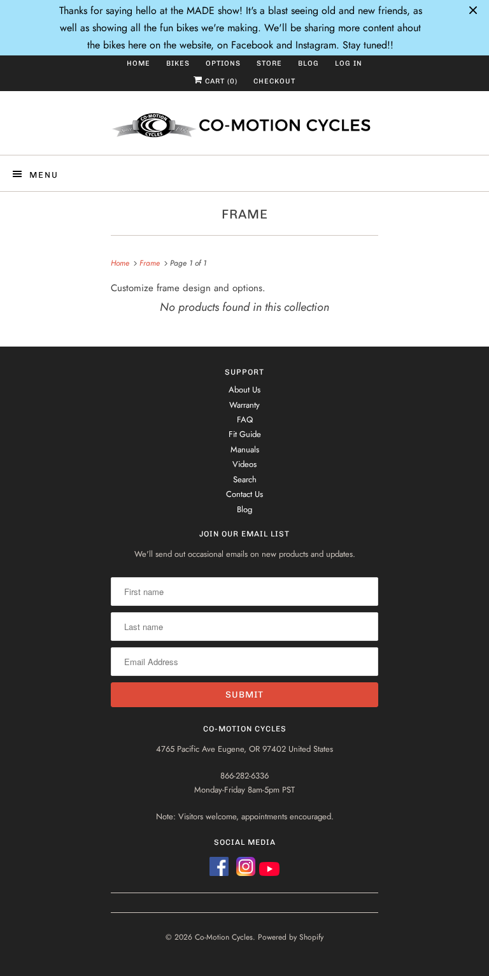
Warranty (244, 405)
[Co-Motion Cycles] (244, 127)
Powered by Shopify (290, 937)
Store (269, 63)
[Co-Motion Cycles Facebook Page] (219, 871)
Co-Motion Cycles (224, 937)
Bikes (178, 63)
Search (245, 479)
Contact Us (244, 494)
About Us (244, 390)
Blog (308, 63)
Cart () (219, 81)
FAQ (245, 419)
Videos (244, 464)
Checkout (274, 81)
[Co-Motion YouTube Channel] (269, 871)
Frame (245, 214)
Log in (348, 63)
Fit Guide (245, 434)
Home (138, 63)
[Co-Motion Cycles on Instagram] (247, 871)
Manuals (244, 449)
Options (223, 63)
